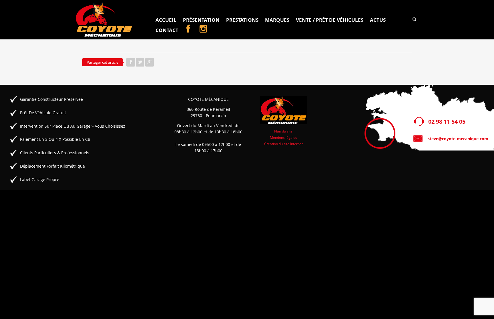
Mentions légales (283, 137)
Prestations (242, 20)
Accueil (166, 20)
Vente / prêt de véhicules (329, 20)
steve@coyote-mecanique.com (458, 138)
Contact (167, 30)
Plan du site (283, 131)
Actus (378, 20)
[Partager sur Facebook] (130, 62)
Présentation (201, 20)
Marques (277, 20)
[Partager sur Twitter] (140, 62)
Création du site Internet (283, 143)
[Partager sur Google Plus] (149, 62)
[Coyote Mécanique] (104, 19)
